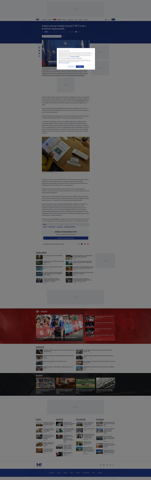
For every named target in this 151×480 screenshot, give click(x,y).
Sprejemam (80, 66)
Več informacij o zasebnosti (74, 56)
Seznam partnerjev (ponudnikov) (64, 62)
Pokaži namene (71, 66)
